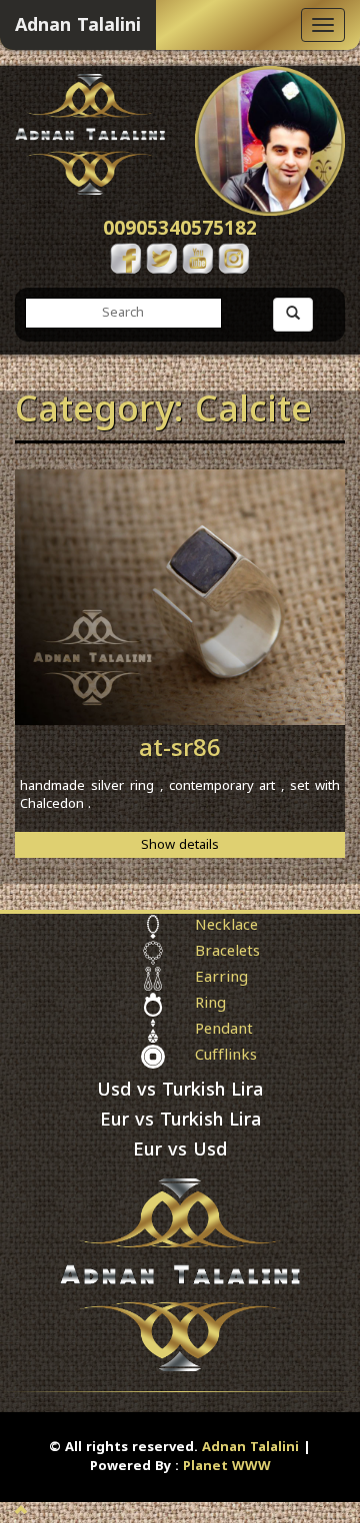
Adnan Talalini (250, 1446)
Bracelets (227, 953)
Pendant (224, 1031)
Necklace (226, 927)
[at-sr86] (180, 596)
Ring (210, 1005)
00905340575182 (180, 229)
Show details (180, 844)
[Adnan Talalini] (90, 130)
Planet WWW (227, 1465)
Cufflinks (226, 1057)
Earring (221, 979)
